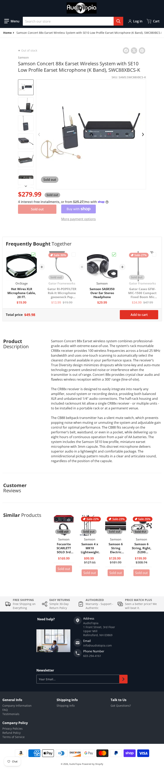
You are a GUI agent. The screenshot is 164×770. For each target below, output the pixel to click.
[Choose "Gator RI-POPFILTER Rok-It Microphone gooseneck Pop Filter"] (74, 255)
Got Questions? (121, 705)
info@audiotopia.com (97, 645)
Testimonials (10, 714)
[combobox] (73, 21)
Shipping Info (66, 705)
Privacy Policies (12, 728)
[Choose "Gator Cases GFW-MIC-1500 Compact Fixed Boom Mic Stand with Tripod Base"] (154, 255)
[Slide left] (39, 134)
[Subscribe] (123, 679)
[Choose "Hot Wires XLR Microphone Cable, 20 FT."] (33, 255)
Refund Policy (11, 733)
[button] (11, 21)
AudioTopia (75, 763)
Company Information (17, 705)
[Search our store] (118, 21)
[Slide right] (25, 186)
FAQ (5, 710)
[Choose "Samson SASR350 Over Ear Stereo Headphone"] (114, 255)
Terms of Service (13, 737)
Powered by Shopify (92, 763)
